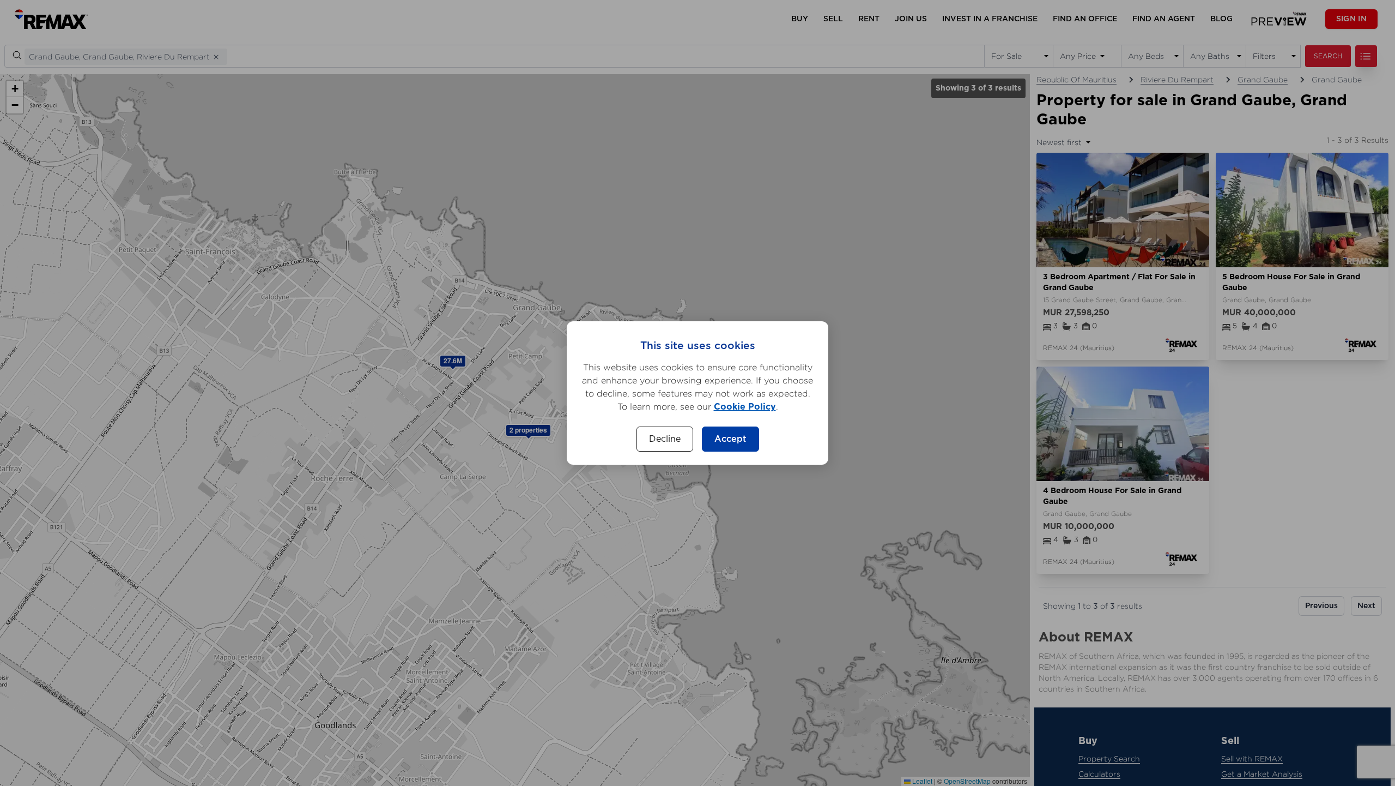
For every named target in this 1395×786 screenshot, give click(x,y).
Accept (730, 439)
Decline (665, 439)
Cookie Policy (745, 407)
